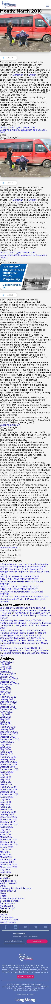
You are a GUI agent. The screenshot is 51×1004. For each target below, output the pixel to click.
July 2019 (5, 775)
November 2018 (8, 790)
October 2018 (7, 792)
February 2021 (8, 727)
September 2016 (9, 845)
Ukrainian (18, 75)
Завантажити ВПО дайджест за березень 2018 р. (23, 131)
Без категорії (7, 908)
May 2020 (5, 749)
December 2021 (8, 702)
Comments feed (9, 920)
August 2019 (6, 772)
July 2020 (5, 745)
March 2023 (6, 672)
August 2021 (6, 712)
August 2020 (7, 742)
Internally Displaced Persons (15, 888)
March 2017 (6, 837)
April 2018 (5, 807)
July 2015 (5, 870)
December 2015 (8, 865)
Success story (7, 903)
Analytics (5, 878)
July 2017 (5, 830)
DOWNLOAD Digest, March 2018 (17, 128)
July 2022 (5, 687)
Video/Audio (6, 906)
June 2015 (5, 872)
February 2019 (8, 787)
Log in (3, 915)
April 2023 (6, 669)
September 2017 (9, 825)
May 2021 (5, 720)
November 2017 (8, 820)
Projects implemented (12, 899)
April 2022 (6, 694)
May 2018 (5, 805)
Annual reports (8, 881)
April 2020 (6, 752)
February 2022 (8, 697)
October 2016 (7, 842)
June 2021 (5, 717)
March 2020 (6, 755)
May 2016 (5, 852)
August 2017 (6, 827)
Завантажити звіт (10, 425)
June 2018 (5, 802)
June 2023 (5, 667)
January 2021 (7, 729)
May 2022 (5, 692)
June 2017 (5, 832)
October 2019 (7, 767)
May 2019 (5, 780)
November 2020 (9, 734)
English (32, 75)
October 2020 (8, 737)
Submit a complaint (25, 976)
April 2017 (5, 835)
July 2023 (5, 664)
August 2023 (7, 662)
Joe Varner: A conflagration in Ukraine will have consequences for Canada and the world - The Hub (25, 610)
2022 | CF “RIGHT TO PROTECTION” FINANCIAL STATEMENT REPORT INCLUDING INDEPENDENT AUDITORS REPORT (21, 580)
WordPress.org (8, 922)
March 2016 (6, 857)
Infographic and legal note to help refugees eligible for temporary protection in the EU (24, 565)
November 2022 (9, 679)
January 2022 (7, 700)
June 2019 (5, 777)
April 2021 (5, 722)
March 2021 (6, 724)
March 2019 (6, 785)
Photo (3, 896)
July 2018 (5, 800)
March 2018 (6, 810)
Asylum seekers (8, 883)
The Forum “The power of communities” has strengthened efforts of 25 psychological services (24, 599)
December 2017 (8, 817)
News (3, 894)
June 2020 (5, 747)
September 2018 (9, 795)
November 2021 (8, 704)
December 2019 (8, 762)
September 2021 (9, 709)
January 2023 (7, 677)
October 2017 (7, 822)
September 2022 (9, 684)
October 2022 (7, 682)
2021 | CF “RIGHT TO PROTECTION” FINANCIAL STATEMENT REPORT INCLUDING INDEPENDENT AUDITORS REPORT (21, 590)
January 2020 (7, 760)
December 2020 (9, 732)
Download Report (9, 548)
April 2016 (5, 855)
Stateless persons (10, 901)
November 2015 (8, 867)
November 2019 (8, 765)
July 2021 (5, 714)
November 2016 (8, 840)
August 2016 (6, 847)
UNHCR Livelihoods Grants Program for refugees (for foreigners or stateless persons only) (24, 571)
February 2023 (8, 674)
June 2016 (5, 850)
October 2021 (7, 707)
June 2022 (5, 689)
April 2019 (5, 782)
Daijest (3, 886)
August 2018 (6, 797)
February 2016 (8, 860)
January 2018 (7, 815)
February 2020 (8, 757)
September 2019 (9, 769)
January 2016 (7, 862)
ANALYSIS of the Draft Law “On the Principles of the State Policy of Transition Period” (25, 615)
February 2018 (8, 812)
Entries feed (6, 917)
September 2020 (9, 740)
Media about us (8, 891)
